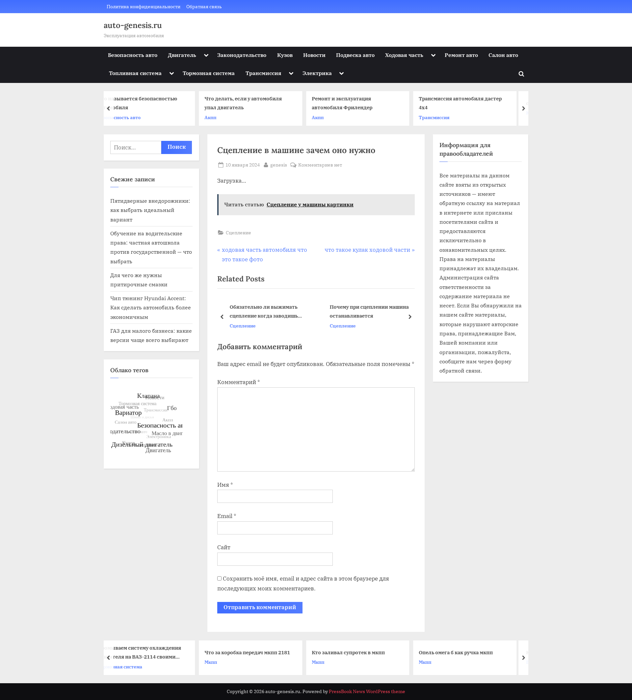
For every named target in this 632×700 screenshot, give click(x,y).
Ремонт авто (461, 54)
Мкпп (130, 662)
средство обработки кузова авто (486, 103)
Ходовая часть (404, 54)
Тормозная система (209, 72)
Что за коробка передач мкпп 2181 (167, 652)
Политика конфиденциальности (143, 6)
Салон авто (503, 54)
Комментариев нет (320, 165)
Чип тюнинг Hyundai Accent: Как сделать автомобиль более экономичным (150, 307)
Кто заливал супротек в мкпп (267, 652)
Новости (314, 54)
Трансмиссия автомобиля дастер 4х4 (380, 103)
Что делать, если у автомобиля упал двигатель (163, 103)
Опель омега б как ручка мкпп (376, 652)
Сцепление (238, 232)
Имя (225, 484)
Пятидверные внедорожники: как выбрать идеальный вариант (150, 210)
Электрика (317, 72)
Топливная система (135, 72)
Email (226, 516)
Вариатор (457, 662)
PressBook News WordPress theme (367, 691)
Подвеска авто (355, 54)
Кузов (285, 54)
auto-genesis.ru (133, 25)
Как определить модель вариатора (489, 652)
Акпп (130, 117)
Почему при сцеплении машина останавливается (368, 311)
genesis (278, 164)
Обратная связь (204, 6)
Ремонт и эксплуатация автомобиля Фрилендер (261, 103)
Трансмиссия (263, 72)
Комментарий (238, 382)
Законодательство (241, 54)
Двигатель (182, 54)
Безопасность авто (132, 54)
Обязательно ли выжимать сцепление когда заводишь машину (263, 311)
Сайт (223, 547)
